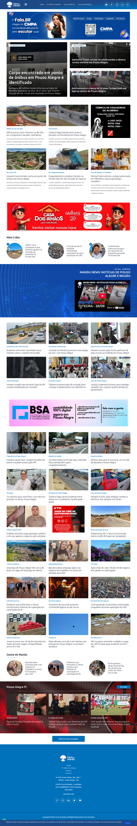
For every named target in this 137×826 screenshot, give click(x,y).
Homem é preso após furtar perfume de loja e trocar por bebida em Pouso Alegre (110, 351)
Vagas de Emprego (85, 4)
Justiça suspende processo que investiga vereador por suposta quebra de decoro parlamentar (110, 387)
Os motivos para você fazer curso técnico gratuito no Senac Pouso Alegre (26, 498)
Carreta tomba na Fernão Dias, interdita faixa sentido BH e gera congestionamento (67, 462)
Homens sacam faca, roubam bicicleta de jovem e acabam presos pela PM (26, 461)
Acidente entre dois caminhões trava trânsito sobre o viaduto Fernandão (24, 351)
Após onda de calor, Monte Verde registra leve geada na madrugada (110, 569)
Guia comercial (69, 4)
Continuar (127, 823)
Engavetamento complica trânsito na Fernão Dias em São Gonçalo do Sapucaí (67, 177)
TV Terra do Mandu (68, 768)
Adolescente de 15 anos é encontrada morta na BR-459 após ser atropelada (108, 534)
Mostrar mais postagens (68, 739)
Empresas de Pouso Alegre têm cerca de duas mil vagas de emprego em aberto (25, 569)
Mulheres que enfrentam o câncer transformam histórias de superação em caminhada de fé (25, 607)
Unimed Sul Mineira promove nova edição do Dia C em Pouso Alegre (68, 351)
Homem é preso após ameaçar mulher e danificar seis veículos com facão (109, 498)
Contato (68, 773)
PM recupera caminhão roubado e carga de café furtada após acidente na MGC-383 (109, 644)
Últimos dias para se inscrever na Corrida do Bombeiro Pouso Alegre (110, 461)
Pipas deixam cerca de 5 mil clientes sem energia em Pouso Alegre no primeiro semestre (67, 644)
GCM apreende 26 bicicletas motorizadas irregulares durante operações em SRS (110, 605)
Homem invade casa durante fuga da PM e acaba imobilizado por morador (26, 385)
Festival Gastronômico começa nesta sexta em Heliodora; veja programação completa (110, 178)
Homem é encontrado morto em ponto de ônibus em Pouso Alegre (26, 177)
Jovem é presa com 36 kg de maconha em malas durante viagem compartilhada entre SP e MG (26, 644)
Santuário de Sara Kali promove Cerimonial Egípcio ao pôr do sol (64, 605)
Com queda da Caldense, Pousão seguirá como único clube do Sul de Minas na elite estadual (110, 724)
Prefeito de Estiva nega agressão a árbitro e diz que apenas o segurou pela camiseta (26, 534)
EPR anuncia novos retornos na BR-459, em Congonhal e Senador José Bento (25, 133)
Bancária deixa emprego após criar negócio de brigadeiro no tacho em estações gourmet (65, 570)
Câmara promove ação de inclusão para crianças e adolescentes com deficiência (67, 385)
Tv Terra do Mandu (54, 4)
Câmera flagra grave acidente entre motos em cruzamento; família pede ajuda (66, 499)
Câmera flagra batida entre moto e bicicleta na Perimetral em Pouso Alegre (67, 133)
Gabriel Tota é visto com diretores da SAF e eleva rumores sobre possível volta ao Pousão (68, 724)
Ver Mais (123, 687)
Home (42, 4)
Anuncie (68, 771)
